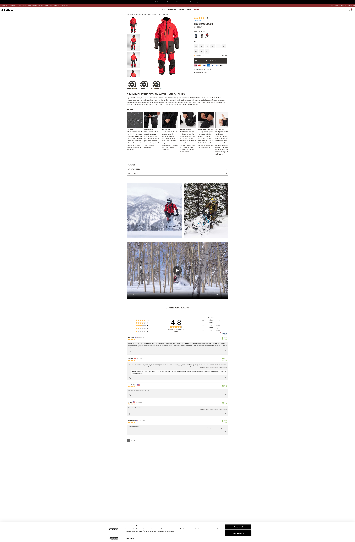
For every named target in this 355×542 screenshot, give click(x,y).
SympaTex (138, 136)
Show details (130, 538)
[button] (177, 2)
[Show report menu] (225, 351)
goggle (153, 134)
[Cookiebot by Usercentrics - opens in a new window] (113, 538)
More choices (237, 533)
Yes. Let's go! (238, 527)
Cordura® (186, 132)
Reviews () (197, 20)
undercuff (218, 152)
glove (220, 154)
